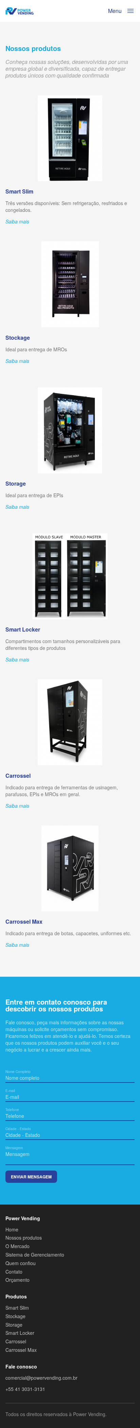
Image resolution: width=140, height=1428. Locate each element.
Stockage (15, 1316)
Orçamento (17, 1280)
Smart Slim (17, 1308)
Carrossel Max (21, 1350)
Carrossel (15, 1341)
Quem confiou (20, 1263)
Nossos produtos (23, 1238)
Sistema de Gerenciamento (34, 1255)
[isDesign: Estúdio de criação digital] (130, 1416)
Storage (13, 1325)
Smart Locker (19, 1333)
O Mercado (17, 1246)
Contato (13, 1272)
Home (11, 1229)
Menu (115, 11)
